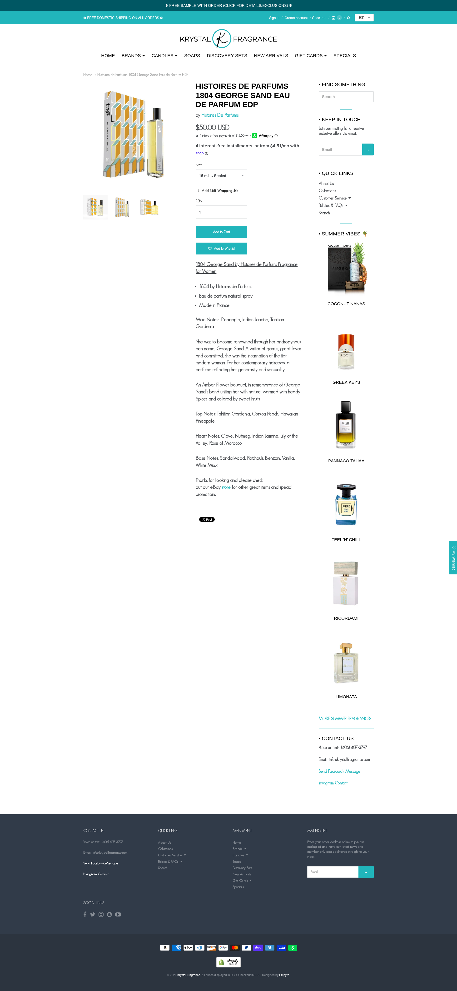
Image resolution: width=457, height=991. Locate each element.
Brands (131, 55)
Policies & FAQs (331, 205)
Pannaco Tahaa (346, 460)
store (226, 487)
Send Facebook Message (339, 771)
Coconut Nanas (346, 303)
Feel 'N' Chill (346, 539)
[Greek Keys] (346, 347)
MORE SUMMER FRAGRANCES (345, 718)
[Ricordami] (346, 583)
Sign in (274, 17)
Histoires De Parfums (219, 115)
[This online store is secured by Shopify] (228, 966)
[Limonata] (346, 661)
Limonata (346, 696)
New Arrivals (271, 55)
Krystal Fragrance (188, 975)
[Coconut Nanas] (346, 268)
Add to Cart (221, 232)
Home (108, 55)
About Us (326, 183)
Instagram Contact (333, 783)
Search (324, 212)
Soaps (192, 55)
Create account (296, 17)
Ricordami (346, 618)
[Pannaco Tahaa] (346, 425)
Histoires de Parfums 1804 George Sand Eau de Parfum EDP (143, 74)
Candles (163, 55)
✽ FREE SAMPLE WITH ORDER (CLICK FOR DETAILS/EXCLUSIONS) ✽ (228, 5)
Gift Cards (309, 55)
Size (199, 164)
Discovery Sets (227, 55)
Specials (344, 55)
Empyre (284, 975)
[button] (221, 248)
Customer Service (333, 198)
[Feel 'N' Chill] (346, 504)
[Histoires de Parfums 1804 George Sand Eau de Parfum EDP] (228, 38)
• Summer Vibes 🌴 (343, 233)
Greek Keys (346, 382)
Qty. (199, 201)
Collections (327, 190)
